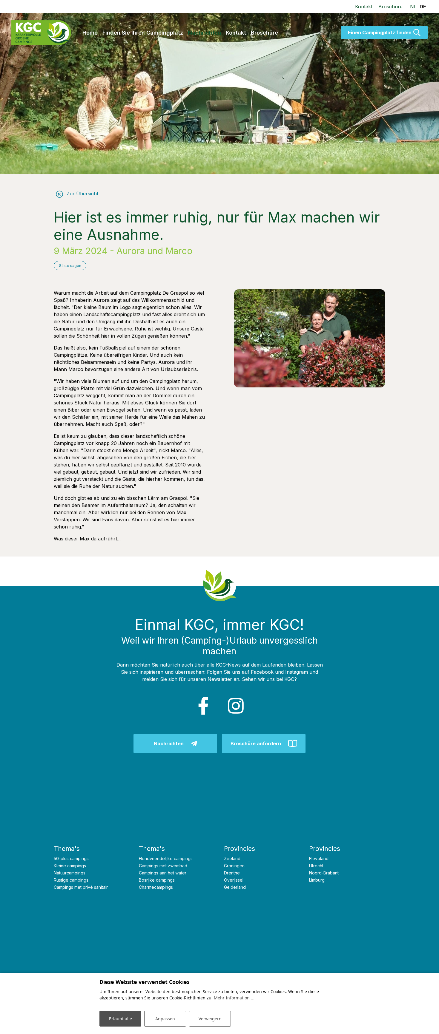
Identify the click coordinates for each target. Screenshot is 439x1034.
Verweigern (210, 1018)
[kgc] (41, 32)
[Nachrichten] (175, 743)
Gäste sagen (70, 265)
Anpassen (165, 1018)
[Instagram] (236, 706)
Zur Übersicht (81, 194)
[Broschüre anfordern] (264, 743)
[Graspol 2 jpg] (309, 338)
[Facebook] (203, 706)
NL (413, 7)
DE (423, 7)
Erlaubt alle (120, 1018)
